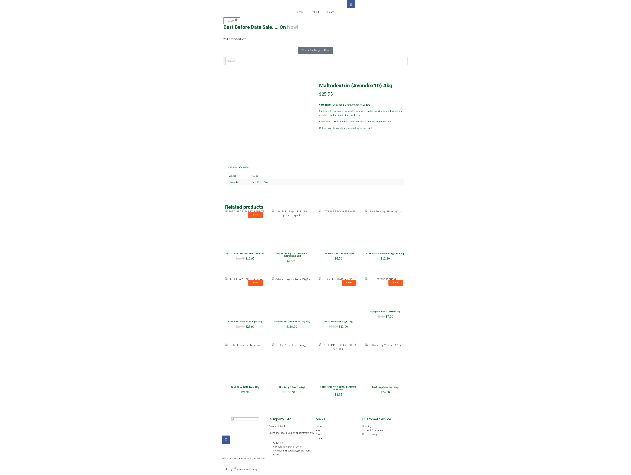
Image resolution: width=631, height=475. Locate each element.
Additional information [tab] (238, 167)
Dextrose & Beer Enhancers (347, 104)
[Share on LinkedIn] (327, 134)
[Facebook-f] (226, 440)
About (316, 12)
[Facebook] (351, 4)
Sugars (366, 104)
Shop (300, 12)
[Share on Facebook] (321, 134)
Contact (330, 12)
